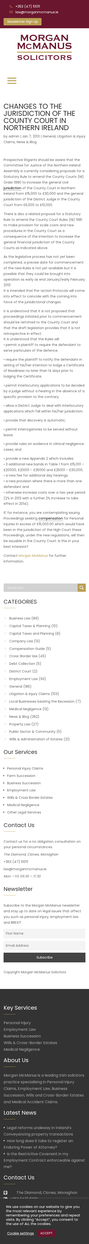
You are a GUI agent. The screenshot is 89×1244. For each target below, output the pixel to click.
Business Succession (24, 783)
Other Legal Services (24, 812)
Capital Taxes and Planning (31, 633)
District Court (20, 671)
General (49, 136)
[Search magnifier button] (82, 588)
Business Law (19, 618)
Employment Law (23, 678)
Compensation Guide (27, 648)
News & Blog (27, 142)
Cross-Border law (23, 656)
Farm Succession (21, 775)
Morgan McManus (33, 555)
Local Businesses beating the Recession (42, 701)
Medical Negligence (25, 709)
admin (14, 136)
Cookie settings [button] (20, 1233)
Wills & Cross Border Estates (30, 797)
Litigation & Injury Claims (29, 693)
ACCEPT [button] (46, 1233)
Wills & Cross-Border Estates (30, 1042)
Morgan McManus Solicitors (43, 972)
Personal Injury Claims (25, 768)
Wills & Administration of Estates (36, 739)
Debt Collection (22, 663)
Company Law (21, 641)
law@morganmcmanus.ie (36, 12)
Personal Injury (17, 1023)
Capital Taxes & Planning (29, 626)
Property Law (19, 724)
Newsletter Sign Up (22, 21)
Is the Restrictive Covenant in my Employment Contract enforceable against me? (44, 1160)
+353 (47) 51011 (27, 6)
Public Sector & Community (32, 731)
